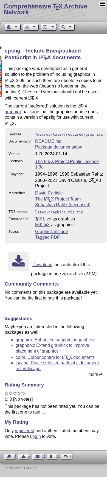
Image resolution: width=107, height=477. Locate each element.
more (93, 374)
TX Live (43, 219)
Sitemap (28, 456)
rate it (38, 412)
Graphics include (51, 231)
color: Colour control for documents (55, 357)
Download (42, 264)
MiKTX (42, 224)
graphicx (13, 111)
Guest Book (14, 456)
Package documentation (58, 147)
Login (35, 436)
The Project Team (58, 199)
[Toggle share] (1, 48)
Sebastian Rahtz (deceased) (63, 204)
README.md (48, 141)
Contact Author (57, 456)
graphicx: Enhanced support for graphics (55, 340)
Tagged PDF (47, 237)
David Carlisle (49, 193)
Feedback (71, 456)
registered (24, 430)
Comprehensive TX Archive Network (45, 9)
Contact (43, 456)
